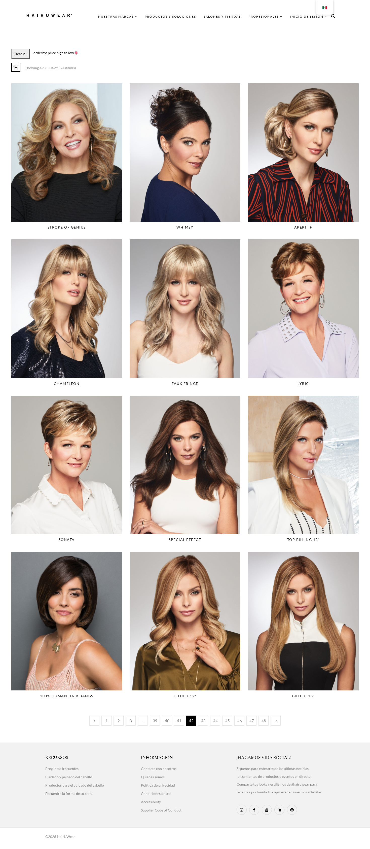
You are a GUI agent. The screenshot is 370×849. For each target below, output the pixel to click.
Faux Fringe (185, 383)
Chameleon (67, 383)
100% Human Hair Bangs (66, 696)
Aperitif (303, 227)
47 (251, 720)
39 (155, 720)
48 (264, 720)
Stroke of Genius (67, 227)
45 (227, 720)
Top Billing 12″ (303, 539)
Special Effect (185, 539)
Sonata (67, 539)
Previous (94, 721)
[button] (333, 17)
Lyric (303, 383)
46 (239, 720)
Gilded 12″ (185, 696)
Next (276, 721)
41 (179, 720)
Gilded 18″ (303, 696)
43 (203, 720)
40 (167, 720)
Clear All (20, 54)
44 (215, 720)
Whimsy (184, 227)
